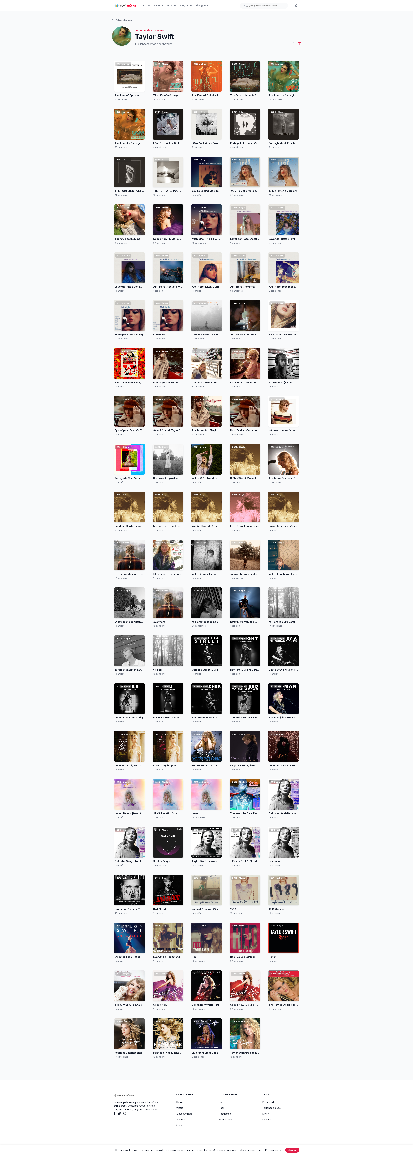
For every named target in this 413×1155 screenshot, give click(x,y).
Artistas (171, 5)
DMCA (265, 1113)
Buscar (179, 1125)
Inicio (146, 5)
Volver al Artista (123, 20)
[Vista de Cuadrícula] (299, 44)
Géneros (158, 5)
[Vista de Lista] (294, 44)
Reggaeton (225, 1113)
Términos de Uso (271, 1107)
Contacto (267, 1119)
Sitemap (180, 1102)
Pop (221, 1102)
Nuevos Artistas (184, 1113)
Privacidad (268, 1102)
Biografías (186, 5)
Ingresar (203, 5)
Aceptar (292, 1150)
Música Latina (226, 1119)
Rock (221, 1107)
